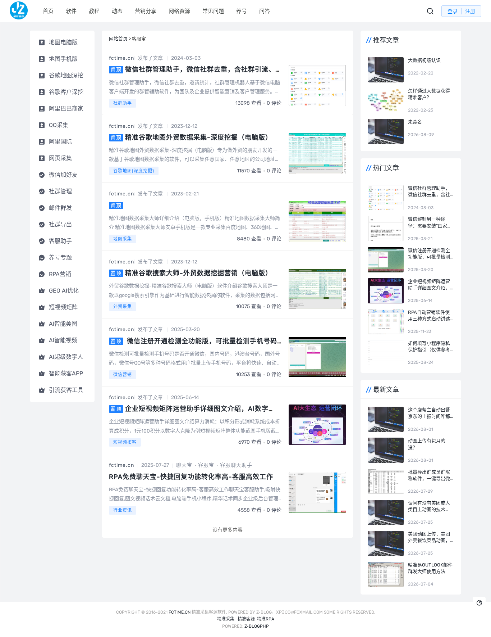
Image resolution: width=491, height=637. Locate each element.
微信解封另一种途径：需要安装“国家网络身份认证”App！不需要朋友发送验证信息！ (430, 222)
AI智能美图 (63, 323)
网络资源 (179, 11)
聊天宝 (184, 465)
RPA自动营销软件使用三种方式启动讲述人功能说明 (429, 316)
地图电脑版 (63, 42)
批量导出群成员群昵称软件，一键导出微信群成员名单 (429, 475)
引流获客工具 (66, 390)
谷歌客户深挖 (66, 92)
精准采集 (225, 619)
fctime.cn (121, 58)
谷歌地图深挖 (66, 75)
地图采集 (122, 238)
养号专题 (60, 257)
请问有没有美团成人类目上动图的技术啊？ (429, 506)
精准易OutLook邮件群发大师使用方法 (430, 568)
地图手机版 (63, 58)
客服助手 (60, 241)
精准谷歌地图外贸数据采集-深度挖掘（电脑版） (198, 137)
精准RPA (265, 619)
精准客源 (246, 619)
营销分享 (145, 11)
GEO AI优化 (64, 290)
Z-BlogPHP (256, 626)
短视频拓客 (125, 442)
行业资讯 (122, 510)
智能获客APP (66, 373)
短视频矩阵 (63, 307)
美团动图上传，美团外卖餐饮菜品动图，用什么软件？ (429, 537)
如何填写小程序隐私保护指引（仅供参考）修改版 (430, 346)
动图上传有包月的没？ (426, 444)
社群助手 (122, 103)
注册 (470, 11)
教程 (94, 11)
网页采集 (60, 158)
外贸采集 (122, 306)
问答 (264, 11)
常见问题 (213, 11)
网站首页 (118, 38)
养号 (241, 11)
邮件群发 (60, 207)
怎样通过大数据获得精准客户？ (429, 94)
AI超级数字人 (66, 356)
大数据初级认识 (424, 60)
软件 (71, 11)
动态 (117, 11)
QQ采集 (58, 125)
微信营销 (122, 374)
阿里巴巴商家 (66, 108)
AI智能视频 (63, 340)
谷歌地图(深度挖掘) (133, 170)
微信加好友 (63, 174)
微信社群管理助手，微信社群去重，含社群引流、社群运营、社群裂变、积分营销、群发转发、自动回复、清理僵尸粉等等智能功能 (429, 191)
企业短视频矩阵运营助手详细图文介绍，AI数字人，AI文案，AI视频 (429, 285)
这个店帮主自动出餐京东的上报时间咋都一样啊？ (429, 413)
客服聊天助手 (236, 465)
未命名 (415, 122)
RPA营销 (60, 274)
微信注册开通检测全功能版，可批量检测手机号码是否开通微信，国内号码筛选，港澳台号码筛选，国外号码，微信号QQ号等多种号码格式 (430, 254)
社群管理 (60, 191)
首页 (48, 11)
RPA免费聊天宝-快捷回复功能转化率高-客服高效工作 (191, 477)
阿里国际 (60, 141)
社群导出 (60, 224)
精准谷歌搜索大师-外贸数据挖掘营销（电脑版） (198, 273)
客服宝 (206, 465)
